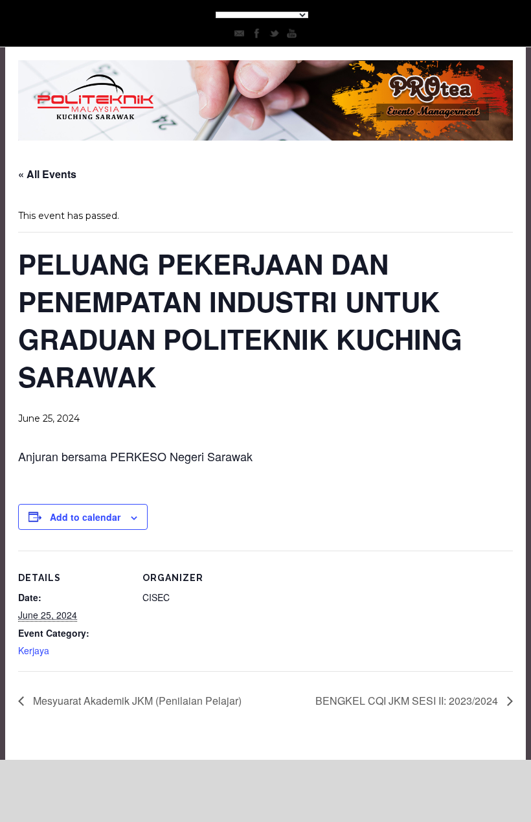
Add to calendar (85, 516)
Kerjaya (33, 650)
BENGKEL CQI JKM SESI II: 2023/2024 (408, 700)
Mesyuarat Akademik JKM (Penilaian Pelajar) (136, 700)
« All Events (47, 173)
